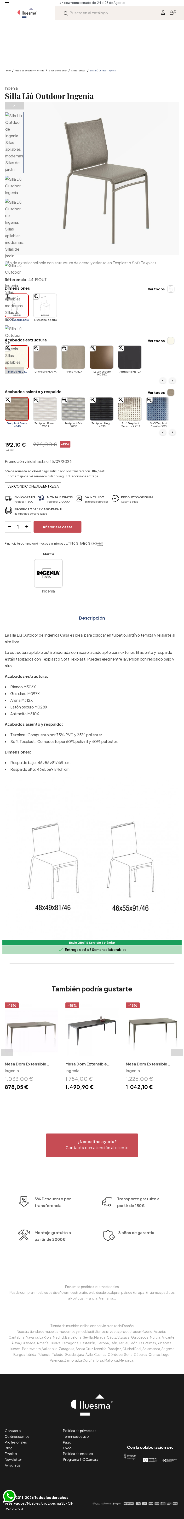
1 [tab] (89, 1099)
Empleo (11, 1453)
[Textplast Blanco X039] (45, 409)
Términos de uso (76, 1436)
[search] (66, 12)
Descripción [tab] (92, 618)
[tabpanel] (31, 1047)
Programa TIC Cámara (80, 1459)
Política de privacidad (80, 1430)
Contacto (13, 1430)
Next (14, 370)
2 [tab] (94, 1099)
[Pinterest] (139, 1427)
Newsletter (13, 1459)
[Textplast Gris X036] (73, 409)
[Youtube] (172, 1427)
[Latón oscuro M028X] (102, 357)
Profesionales (16, 1442)
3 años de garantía (136, 1232)
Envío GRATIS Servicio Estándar (92, 942)
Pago (67, 1442)
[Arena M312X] (73, 357)
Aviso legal (13, 1465)
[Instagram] (161, 1427)
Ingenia (11, 88)
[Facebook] (129, 1427)
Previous (14, 105)
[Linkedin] (150, 1427)
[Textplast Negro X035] (102, 409)
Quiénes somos (17, 1436)
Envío (67, 1448)
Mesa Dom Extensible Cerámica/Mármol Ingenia (90, 1064)
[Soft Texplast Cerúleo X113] (158, 409)
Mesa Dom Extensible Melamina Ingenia (25, 1064)
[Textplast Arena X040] (17, 409)
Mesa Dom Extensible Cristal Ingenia (146, 1064)
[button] (92, 1145)
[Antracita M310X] (130, 357)
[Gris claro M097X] (45, 357)
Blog (8, 1448)
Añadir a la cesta (57, 526)
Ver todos (156, 289)
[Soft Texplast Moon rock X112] (130, 409)
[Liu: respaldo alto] (45, 305)
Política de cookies (78, 1453)
